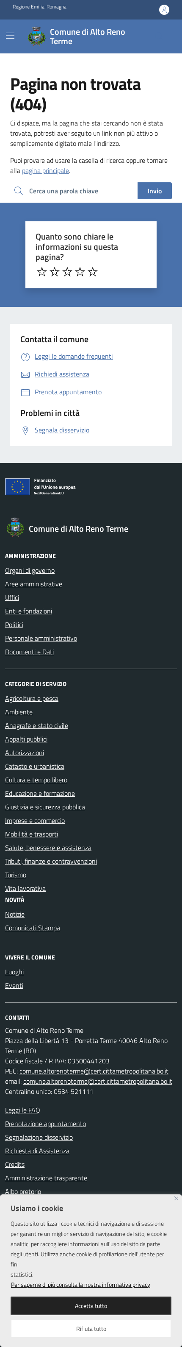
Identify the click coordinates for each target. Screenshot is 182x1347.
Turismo (15, 875)
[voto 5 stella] (92, 271)
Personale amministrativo (41, 638)
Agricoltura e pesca (31, 698)
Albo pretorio (23, 1191)
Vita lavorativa (25, 888)
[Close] (176, 1198)
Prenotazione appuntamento (45, 1123)
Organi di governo (30, 570)
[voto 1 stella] (42, 271)
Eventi (14, 985)
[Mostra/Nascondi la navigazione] (10, 36)
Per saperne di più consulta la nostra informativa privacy (80, 1284)
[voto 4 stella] (80, 271)
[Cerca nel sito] (159, 36)
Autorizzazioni (24, 752)
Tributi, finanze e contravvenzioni (51, 861)
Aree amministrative (33, 584)
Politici (14, 624)
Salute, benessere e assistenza (48, 847)
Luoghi (14, 972)
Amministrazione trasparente (46, 1178)
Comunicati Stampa (32, 928)
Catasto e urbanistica (34, 766)
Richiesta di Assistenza (37, 1151)
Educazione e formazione (40, 793)
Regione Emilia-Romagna (39, 7)
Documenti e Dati (29, 652)
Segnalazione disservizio (39, 1137)
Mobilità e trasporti (31, 834)
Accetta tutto (91, 1305)
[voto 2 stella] (54, 271)
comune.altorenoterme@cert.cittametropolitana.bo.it (93, 1071)
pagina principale (45, 170)
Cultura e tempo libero (36, 780)
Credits (15, 1164)
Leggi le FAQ (22, 1110)
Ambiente (19, 712)
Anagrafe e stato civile (36, 725)
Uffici (12, 597)
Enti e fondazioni (28, 611)
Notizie (15, 914)
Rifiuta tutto (91, 1328)
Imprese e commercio (35, 820)
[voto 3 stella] (67, 271)
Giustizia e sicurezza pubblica (45, 807)
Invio (155, 191)
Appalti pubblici (26, 739)
